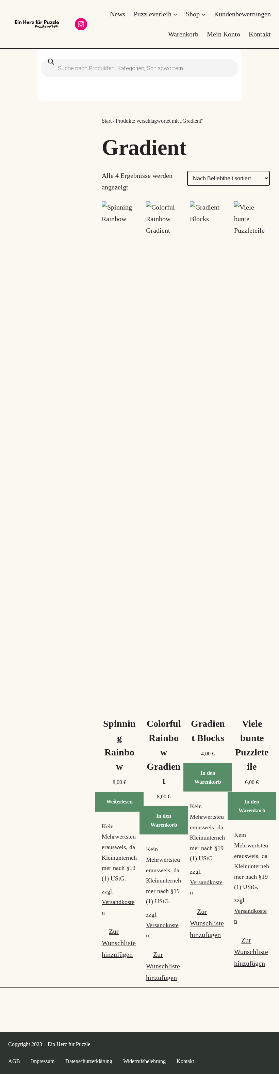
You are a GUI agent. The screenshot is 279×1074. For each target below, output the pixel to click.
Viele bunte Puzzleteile (251, 745)
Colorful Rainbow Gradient (164, 752)
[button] (119, 942)
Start (107, 121)
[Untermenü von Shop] (203, 14)
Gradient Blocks (208, 730)
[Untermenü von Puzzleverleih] (175, 14)
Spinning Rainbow (119, 745)
